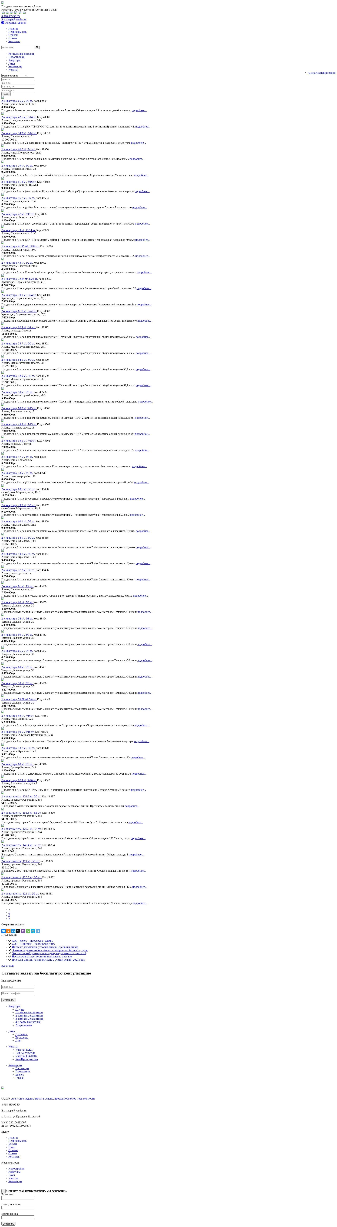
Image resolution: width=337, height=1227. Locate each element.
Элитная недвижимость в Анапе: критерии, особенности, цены (50, 950)
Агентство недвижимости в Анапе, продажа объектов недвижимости (53, 1098)
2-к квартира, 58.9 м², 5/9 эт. (18, 537)
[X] (18, 931)
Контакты (14, 41)
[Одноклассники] (8, 931)
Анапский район (325, 72)
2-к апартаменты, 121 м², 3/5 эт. (20, 861)
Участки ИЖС (24, 1049)
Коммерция (15, 66)
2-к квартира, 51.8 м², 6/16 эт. (19, 181)
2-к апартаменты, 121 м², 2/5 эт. (20, 893)
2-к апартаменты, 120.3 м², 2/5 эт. (21, 877)
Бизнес (19, 1074)
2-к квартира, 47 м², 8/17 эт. (18, 214)
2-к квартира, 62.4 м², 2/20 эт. (19, 780)
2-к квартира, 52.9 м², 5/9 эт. (18, 375)
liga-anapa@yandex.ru (14, 19)
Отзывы (13, 34)
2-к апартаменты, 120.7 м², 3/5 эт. (21, 828)
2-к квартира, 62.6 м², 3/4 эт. (18, 149)
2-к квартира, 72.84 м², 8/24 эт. (19, 278)
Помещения (22, 1071)
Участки (13, 69)
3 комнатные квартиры (29, 1018)
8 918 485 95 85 (10, 16)
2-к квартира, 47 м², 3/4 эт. (17, 456)
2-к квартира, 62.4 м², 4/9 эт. (18, 327)
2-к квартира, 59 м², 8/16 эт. (18, 731)
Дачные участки (25, 1052)
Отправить (8, 1000)
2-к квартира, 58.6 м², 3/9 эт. (18, 553)
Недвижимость (17, 31)
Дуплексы (21, 1034)
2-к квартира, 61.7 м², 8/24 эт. (19, 311)
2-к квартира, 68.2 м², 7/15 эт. (19, 408)
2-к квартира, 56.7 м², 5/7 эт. (18, 197)
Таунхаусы (21, 1037)
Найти (6, 94)
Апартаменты (23, 1025)
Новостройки (16, 56)
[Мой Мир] (13, 931)
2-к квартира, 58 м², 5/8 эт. (17, 683)
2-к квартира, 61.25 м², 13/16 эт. (20, 246)
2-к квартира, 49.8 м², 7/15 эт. (19, 424)
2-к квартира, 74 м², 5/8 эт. (17, 618)
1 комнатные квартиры (29, 1012)
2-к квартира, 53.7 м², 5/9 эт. (18, 747)
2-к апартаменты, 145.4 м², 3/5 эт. (21, 844)
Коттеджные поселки (21, 53)
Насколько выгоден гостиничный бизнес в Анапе (42, 956)
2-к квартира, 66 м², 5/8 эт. (17, 602)
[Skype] (33, 931)
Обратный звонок (15, 22)
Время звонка (9, 1213)
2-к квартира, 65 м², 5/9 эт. (17, 100)
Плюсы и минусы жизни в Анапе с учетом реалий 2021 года (48, 959)
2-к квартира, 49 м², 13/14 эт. (18, 230)
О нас (11, 1147)
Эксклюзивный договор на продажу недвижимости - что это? (49, 953)
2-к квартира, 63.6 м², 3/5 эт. (18, 489)
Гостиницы (22, 1068)
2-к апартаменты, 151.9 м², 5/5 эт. (21, 796)
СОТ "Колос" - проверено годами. (32, 940)
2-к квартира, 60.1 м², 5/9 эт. (18, 521)
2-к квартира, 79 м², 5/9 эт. (17, 165)
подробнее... (139, 110)
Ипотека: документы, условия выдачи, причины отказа (45, 946)
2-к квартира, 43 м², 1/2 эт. (17, 262)
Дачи (18, 1040)
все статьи (7, 965)
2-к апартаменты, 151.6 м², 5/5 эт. (21, 812)
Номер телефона (11, 1204)
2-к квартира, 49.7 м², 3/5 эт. (18, 505)
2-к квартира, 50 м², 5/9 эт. (17, 392)
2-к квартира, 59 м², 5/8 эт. (17, 634)
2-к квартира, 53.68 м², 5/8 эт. (19, 699)
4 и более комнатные (27, 1021)
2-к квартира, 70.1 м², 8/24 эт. (19, 294)
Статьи (12, 38)
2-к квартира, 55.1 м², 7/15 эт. (19, 440)
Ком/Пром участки (26, 1059)
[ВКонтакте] (3, 931)
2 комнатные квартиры (29, 1015)
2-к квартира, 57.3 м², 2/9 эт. (18, 569)
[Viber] (23, 931)
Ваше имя (7, 1194)
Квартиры (14, 60)
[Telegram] (38, 931)
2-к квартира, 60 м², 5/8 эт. (17, 667)
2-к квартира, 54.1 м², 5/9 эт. (18, 359)
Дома (11, 63)
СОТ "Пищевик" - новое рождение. (33, 943)
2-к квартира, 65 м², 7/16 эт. (18, 715)
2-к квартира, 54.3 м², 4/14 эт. (19, 133)
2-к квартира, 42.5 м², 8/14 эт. (19, 117)
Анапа (311, 72)
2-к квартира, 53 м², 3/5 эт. (17, 472)
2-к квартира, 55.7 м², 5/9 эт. (18, 343)
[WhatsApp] (28, 931)
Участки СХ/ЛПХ (26, 1056)
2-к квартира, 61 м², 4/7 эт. (17, 586)
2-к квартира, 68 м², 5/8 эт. (17, 764)
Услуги (12, 1143)
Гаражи (19, 1077)
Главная (13, 28)
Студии (19, 1009)
